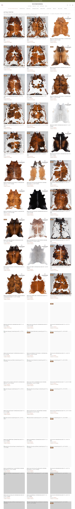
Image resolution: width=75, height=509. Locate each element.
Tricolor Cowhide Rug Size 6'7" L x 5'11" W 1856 (59, 212)
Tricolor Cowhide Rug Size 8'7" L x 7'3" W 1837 (13, 97)
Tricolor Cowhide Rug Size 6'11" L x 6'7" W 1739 (60, 469)
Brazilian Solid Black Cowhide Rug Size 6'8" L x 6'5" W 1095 (37, 212)
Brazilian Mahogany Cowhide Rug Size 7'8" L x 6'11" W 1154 (60, 154)
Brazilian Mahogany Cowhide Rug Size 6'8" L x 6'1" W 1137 (14, 267)
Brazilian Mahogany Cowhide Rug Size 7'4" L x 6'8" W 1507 (60, 68)
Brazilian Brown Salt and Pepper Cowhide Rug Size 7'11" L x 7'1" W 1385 (14, 469)
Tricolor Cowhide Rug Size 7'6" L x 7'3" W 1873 (59, 325)
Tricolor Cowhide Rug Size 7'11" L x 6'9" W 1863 (60, 241)
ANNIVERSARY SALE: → (37, 0)
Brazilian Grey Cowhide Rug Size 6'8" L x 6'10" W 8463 (37, 267)
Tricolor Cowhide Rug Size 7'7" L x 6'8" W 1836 (36, 154)
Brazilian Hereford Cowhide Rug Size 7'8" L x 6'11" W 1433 (37, 296)
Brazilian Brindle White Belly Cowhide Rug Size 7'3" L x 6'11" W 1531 (37, 354)
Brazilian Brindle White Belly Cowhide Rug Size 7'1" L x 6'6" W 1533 (60, 97)
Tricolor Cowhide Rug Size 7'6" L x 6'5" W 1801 (60, 295)
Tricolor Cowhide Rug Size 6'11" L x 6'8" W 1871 (60, 354)
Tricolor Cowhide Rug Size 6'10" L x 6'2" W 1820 (13, 125)
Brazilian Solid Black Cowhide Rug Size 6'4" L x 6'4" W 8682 (14, 495)
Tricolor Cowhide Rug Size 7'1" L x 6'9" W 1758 (60, 382)
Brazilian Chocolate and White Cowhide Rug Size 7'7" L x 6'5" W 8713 (36, 183)
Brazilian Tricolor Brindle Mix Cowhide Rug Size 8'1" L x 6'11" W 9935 (36, 382)
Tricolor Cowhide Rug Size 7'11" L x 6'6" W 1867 (60, 440)
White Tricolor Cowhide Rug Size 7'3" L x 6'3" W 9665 (36, 97)
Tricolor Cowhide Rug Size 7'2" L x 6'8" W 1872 (36, 68)
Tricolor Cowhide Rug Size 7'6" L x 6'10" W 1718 (60, 267)
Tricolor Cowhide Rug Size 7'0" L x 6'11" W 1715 (60, 495)
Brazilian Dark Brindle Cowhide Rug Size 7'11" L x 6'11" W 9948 (13, 241)
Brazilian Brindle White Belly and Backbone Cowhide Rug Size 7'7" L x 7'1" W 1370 (14, 296)
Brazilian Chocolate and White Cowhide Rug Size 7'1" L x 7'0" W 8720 (36, 469)
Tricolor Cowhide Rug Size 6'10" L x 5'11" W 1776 (13, 154)
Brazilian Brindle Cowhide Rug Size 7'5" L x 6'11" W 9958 (37, 495)
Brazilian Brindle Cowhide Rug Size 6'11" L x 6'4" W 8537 (37, 440)
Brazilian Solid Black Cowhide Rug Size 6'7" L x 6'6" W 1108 (37, 325)
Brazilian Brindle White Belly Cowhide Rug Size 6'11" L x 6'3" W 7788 (14, 212)
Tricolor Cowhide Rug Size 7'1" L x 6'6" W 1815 (14, 67)
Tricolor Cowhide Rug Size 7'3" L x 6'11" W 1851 (13, 39)
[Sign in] (70, 5)
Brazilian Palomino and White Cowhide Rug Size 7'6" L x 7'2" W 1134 (14, 382)
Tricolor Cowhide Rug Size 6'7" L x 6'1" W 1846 (36, 39)
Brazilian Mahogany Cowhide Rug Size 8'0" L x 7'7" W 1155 (14, 354)
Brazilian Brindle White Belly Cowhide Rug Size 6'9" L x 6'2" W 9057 (60, 39)
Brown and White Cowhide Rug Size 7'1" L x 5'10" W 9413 (14, 325)
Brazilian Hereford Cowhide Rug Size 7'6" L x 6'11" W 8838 (14, 440)
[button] (72, 5)
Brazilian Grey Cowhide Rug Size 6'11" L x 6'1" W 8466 (60, 125)
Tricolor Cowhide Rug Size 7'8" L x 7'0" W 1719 (60, 410)
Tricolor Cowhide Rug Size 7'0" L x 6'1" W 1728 (59, 183)
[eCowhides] (37, 4)
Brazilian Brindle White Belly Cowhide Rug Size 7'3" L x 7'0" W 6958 (14, 183)
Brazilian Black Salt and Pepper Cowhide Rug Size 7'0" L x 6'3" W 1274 (37, 411)
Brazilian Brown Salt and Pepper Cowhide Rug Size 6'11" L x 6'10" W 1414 (37, 241)
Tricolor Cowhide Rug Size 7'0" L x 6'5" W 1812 (37, 125)
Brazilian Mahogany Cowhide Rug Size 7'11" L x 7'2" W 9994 (14, 411)
